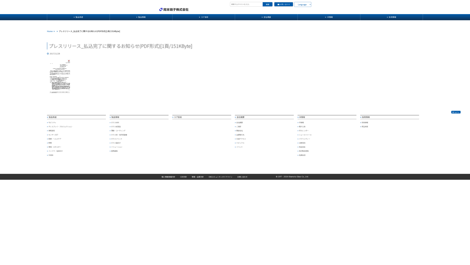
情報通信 (51, 130)
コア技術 (204, 17)
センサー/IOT (53, 134)
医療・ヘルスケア (54, 139)
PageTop (456, 112)
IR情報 (330, 17)
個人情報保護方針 (168, 177)
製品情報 (142, 17)
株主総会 (302, 147)
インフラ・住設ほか (55, 151)
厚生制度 (365, 126)
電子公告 (302, 126)
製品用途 (79, 17)
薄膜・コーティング (118, 130)
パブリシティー (304, 139)
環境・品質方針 (198, 177)
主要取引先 (240, 134)
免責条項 (302, 155)
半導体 (50, 155)
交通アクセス (241, 139)
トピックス (240, 143)
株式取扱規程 (304, 151)
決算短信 (302, 143)
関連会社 (239, 130)
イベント (239, 147)
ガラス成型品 (116, 126)
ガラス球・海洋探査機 (119, 134)
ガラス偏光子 (116, 143)
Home (50, 31)
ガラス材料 (115, 122)
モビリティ (52, 122)
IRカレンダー (304, 130)
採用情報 (392, 17)
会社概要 (267, 17)
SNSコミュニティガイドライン (220, 177)
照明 (50, 143)
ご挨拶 (238, 126)
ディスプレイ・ (60, 126)
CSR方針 (183, 177)
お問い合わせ (285, 4)
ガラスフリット (116, 139)
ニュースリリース (305, 134)
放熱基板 (114, 151)
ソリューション (116, 147)
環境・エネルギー (54, 147)
